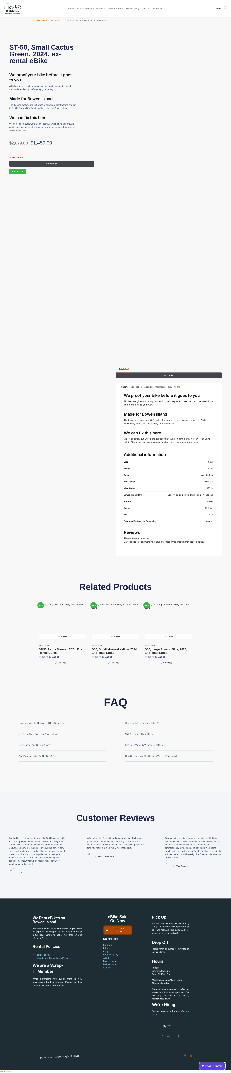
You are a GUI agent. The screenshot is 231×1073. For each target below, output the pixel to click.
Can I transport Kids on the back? (35, 756)
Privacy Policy (110, 954)
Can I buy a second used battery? (142, 723)
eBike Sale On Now (118, 918)
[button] (221, 8)
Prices (106, 948)
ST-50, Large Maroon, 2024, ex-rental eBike (60, 651)
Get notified (60, 663)
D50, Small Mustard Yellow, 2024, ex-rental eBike (115, 651)
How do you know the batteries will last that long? (151, 756)
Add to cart (17, 171)
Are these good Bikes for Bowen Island (38, 734)
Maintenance (109, 964)
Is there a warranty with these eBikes (144, 745)
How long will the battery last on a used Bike (41, 723)
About (106, 958)
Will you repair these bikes (139, 734)
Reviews (173, 387)
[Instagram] (190, 1055)
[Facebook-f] (185, 1055)
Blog (105, 951)
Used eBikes (55, 20)
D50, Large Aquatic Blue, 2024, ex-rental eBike (166, 651)
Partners (107, 945)
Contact (107, 967)
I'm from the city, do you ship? (34, 745)
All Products (42, 20)
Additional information (155, 387)
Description (136, 387)
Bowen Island (110, 961)
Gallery (124, 387)
